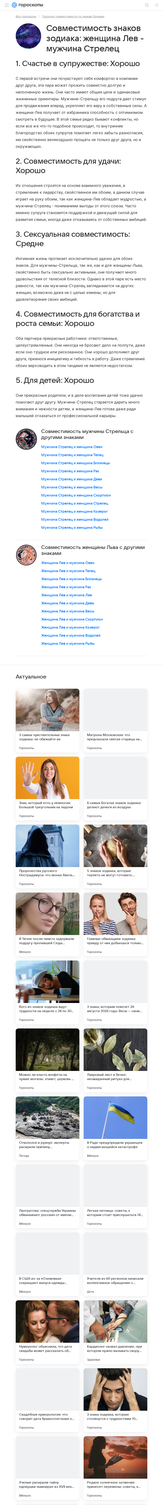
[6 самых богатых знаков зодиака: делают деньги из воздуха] (115, 788)
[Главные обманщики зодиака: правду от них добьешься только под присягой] (115, 924)
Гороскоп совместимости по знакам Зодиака (73, 16)
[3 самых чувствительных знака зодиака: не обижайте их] (47, 720)
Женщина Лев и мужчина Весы (67, 611)
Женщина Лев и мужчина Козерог (70, 627)
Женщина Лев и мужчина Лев (66, 595)
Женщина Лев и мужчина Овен (67, 563)
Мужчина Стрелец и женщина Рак (70, 471)
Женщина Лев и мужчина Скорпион (72, 619)
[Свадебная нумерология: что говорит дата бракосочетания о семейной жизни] (47, 1400)
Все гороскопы (26, 16)
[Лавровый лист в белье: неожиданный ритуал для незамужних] (115, 1060)
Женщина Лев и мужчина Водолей (70, 636)
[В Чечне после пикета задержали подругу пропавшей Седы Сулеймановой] (47, 924)
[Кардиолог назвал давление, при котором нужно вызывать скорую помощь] (115, 1332)
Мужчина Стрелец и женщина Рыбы (72, 528)
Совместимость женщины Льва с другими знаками (93, 550)
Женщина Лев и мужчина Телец (68, 571)
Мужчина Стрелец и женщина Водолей (74, 520)
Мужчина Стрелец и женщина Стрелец (74, 503)
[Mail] (14, 5)
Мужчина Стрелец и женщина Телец (72, 455)
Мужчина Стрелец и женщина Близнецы (75, 463)
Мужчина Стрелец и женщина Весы (72, 487)
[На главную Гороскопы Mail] (30, 5)
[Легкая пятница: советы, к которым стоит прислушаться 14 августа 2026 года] (115, 1196)
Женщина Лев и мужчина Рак (66, 587)
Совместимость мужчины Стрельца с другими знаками (87, 434)
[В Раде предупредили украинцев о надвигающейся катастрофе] (115, 1128)
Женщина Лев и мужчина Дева (67, 603)
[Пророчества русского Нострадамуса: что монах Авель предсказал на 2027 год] (47, 856)
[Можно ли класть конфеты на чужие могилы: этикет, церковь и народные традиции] (47, 1060)
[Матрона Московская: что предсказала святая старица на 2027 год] (115, 720)
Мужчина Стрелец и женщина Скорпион (76, 495)
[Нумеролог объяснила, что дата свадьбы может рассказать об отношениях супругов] (47, 1332)
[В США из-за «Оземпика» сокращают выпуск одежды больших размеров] (47, 1264)
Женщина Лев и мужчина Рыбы (68, 644)
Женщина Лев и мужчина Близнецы (71, 579)
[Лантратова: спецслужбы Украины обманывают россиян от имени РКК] (47, 1196)
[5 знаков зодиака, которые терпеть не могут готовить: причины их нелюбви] (115, 856)
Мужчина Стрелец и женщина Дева (71, 479)
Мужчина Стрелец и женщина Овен (72, 447)
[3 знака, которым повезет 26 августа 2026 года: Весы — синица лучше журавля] (115, 992)
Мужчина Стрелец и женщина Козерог (74, 511)
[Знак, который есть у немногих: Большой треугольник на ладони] (47, 788)
